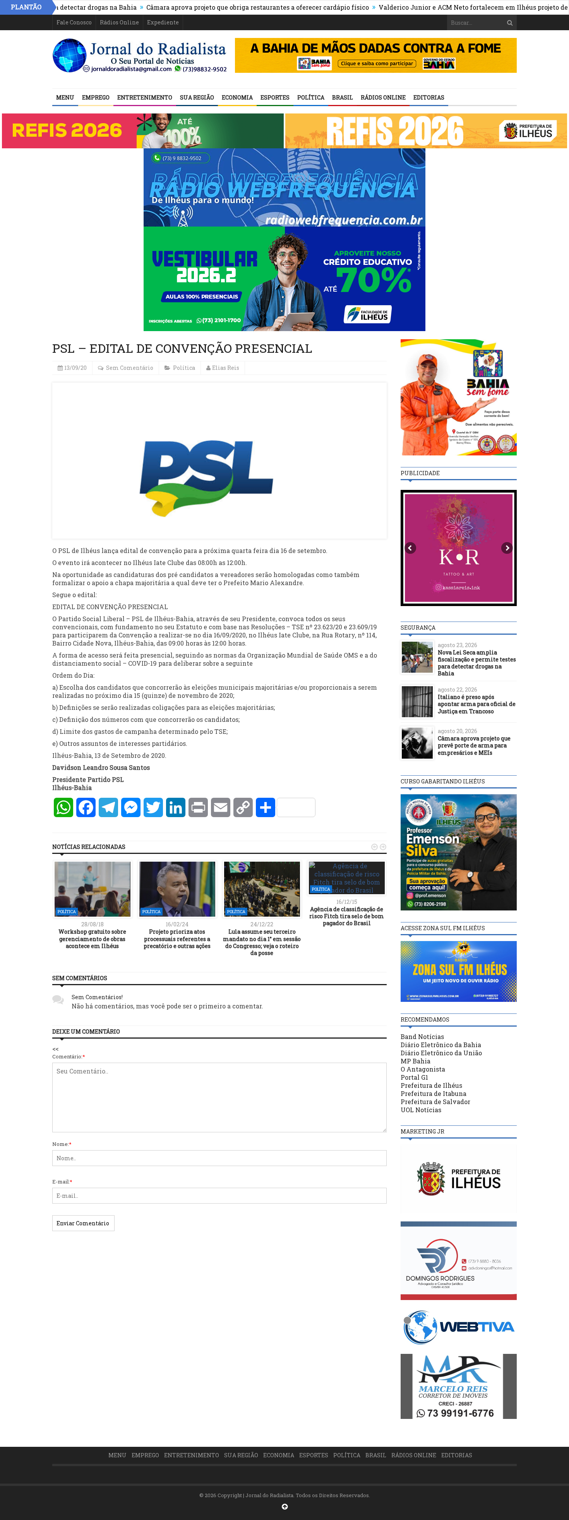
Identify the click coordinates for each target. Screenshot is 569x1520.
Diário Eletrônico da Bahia (441, 1045)
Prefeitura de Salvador (435, 1101)
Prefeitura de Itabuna (433, 1093)
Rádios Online (119, 22)
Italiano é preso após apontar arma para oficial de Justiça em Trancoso (477, 703)
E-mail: (62, 1181)
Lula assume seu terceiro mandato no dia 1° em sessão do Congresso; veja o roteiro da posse (262, 942)
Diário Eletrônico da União (441, 1053)
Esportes (275, 97)
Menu (65, 97)
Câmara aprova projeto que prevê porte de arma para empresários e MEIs (474, 745)
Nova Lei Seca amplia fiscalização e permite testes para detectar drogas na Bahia (477, 663)
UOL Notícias (421, 1110)
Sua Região (197, 97)
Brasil (342, 97)
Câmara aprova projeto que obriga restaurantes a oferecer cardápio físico (216, 7)
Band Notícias (422, 1036)
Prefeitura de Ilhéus (431, 1085)
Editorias (428, 97)
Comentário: (68, 1056)
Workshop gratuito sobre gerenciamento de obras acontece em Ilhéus (92, 938)
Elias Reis (225, 367)
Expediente (163, 22)
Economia (237, 97)
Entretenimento (144, 97)
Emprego (96, 97)
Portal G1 (414, 1077)
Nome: (62, 1143)
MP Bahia (415, 1061)
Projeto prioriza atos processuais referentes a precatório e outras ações (177, 938)
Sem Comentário (129, 367)
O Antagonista (423, 1069)
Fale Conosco (74, 22)
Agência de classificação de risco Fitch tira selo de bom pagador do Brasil (346, 916)
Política (310, 97)
